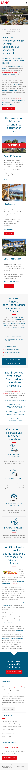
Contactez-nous (9, 758)
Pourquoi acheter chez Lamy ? (10, 721)
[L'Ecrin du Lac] (14, 192)
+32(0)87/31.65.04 (11, 748)
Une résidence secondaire (13, 31)
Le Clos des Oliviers (13, 258)
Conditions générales (8, 764)
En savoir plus (9, 108)
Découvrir (9, 233)
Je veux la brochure (14, 672)
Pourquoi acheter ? (15, 29)
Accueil (4, 29)
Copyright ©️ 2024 (7, 767)
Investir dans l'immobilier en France (11, 726)
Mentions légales (7, 766)
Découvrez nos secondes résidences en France (14, 361)
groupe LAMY (18, 687)
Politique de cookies (19, 766)
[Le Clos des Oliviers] (14, 247)
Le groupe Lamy (6, 736)
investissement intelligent (9, 72)
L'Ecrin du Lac (10, 204)
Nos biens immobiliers (8, 733)
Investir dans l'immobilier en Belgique (12, 724)
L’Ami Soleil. (15, 583)
